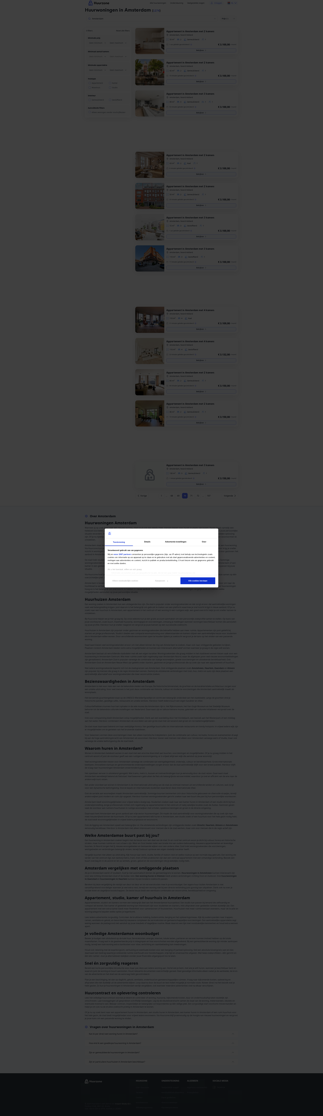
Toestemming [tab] (119, 542)
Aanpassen (160, 581)
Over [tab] (204, 542)
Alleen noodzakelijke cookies (125, 581)
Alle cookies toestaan (197, 581)
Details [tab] (147, 542)
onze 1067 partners (122, 554)
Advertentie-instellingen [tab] (175, 542)
